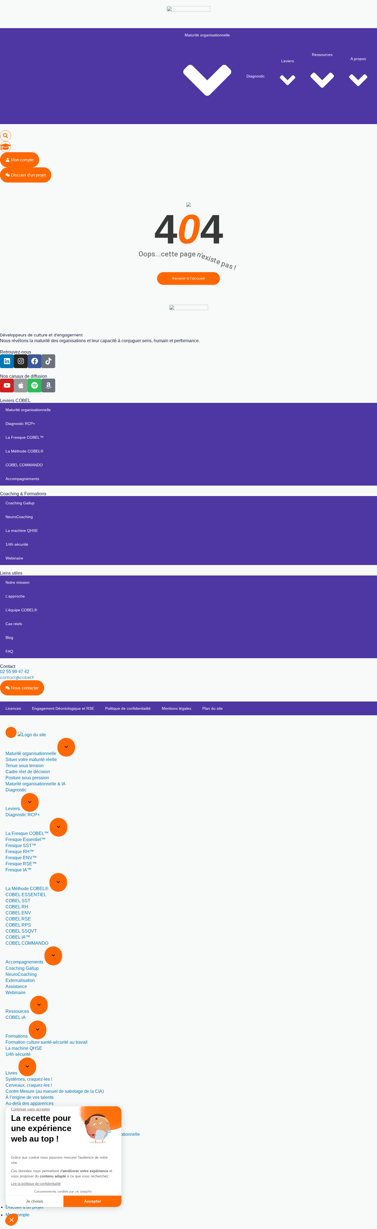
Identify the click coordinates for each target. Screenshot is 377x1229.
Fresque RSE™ (21, 863)
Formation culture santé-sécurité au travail (46, 1042)
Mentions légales (176, 708)
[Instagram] (21, 361)
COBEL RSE (18, 919)
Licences (13, 708)
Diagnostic (255, 76)
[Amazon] (48, 385)
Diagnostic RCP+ (20, 423)
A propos (358, 59)
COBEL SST (18, 900)
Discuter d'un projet (24, 1207)
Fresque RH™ (20, 851)
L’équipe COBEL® (21, 610)
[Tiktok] (48, 361)
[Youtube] (7, 385)
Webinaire (14, 558)
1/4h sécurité (17, 544)
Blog (9, 637)
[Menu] (11, 732)
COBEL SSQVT (21, 931)
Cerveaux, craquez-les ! (29, 1085)
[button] (5, 135)
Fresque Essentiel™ (26, 839)
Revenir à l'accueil (188, 278)
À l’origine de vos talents (30, 1097)
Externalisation (20, 980)
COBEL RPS (18, 925)
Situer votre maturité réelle (31, 759)
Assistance (16, 986)
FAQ (9, 651)
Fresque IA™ (18, 869)
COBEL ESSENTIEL (26, 894)
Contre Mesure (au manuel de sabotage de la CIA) (55, 1091)
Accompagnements (22, 478)
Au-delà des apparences (30, 1103)
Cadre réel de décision (28, 771)
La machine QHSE (22, 530)
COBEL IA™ (18, 937)
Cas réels (14, 624)
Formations (17, 1036)
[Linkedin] (7, 361)
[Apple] (21, 385)
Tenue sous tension (25, 765)
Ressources (322, 54)
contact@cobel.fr (17, 677)
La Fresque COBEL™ (25, 437)
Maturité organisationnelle (207, 35)
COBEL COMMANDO (24, 465)
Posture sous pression (27, 777)
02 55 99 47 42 (14, 671)
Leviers (287, 61)
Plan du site (212, 708)
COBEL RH (17, 906)
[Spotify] (34, 385)
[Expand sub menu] (66, 747)
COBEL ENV (18, 913)
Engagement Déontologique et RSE (63, 708)
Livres (12, 1073)
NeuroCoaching (19, 517)
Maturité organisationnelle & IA (36, 783)
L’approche (15, 596)
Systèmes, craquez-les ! (29, 1079)
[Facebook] (34, 361)
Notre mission (18, 582)
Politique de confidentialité (128, 708)
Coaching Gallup (20, 503)
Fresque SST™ (21, 845)
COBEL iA (16, 1017)
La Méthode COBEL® (24, 451)
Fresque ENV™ (21, 857)
